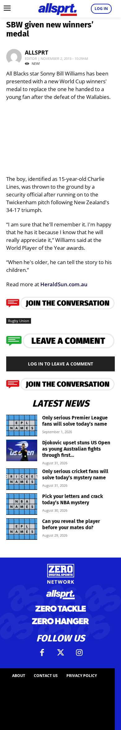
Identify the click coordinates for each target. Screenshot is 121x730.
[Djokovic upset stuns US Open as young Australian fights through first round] (21, 450)
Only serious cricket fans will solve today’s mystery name (75, 474)
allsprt (36, 52)
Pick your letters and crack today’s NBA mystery (72, 499)
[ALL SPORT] (57, 9)
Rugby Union (18, 320)
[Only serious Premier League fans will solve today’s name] (21, 425)
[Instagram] (79, 652)
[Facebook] (42, 652)
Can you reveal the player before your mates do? (71, 524)
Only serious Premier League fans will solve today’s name (75, 421)
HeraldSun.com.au (63, 284)
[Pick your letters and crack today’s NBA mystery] (21, 504)
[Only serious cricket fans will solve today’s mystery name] (21, 479)
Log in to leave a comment (60, 364)
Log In (101, 8)
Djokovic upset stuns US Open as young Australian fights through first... (76, 449)
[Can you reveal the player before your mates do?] (21, 529)
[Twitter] (60, 652)
